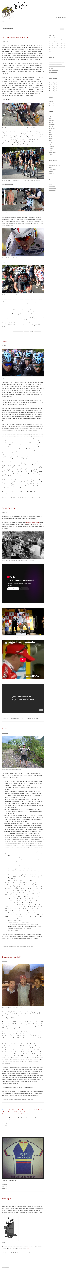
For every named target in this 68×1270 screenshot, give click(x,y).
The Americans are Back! (11, 957)
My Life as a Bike (8, 729)
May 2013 (51, 105)
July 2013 (51, 101)
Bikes (14, 946)
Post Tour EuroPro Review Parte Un (15, 37)
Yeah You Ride (52, 169)
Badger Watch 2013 (9, 508)
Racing (31, 331)
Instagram (51, 126)
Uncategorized (52, 152)
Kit (50, 130)
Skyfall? (5, 341)
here (28, 1248)
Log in (50, 184)
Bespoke (14, 10)
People (27, 331)
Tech (25, 946)
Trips (28, 946)
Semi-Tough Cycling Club (55, 165)
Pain (25, 331)
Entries (52, 186)
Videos (50, 154)
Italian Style (52, 128)
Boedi (50, 85)
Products (22, 946)
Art (14, 1252)
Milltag (51, 171)
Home (3, 21)
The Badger (27, 718)
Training (51, 148)
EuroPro (15, 331)
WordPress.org (52, 190)
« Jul (50, 51)
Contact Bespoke (5, 1267)
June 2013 (51, 103)
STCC (50, 142)
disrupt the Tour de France (32, 522)
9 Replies (4, 345)
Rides (50, 140)
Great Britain (20, 331)
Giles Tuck (51, 173)
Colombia (15, 497)
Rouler (50, 167)
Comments (52, 188)
